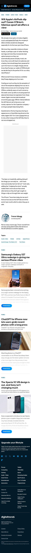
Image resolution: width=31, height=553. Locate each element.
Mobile (12, 238)
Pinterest (22, 456)
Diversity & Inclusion (6, 535)
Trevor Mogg (6, 31)
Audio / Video (4, 238)
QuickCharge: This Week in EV (9, 242)
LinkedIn (26, 456)
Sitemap (20, 535)
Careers (3, 528)
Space (19, 472)
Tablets (19, 467)
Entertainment (5, 480)
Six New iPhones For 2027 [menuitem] (18, 10)
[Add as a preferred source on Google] (5, 33)
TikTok (18, 456)
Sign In (27, 6)
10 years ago (10, 100)
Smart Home (4, 478)
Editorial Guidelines (6, 498)
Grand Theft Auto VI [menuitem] (6, 10)
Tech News (22, 242)
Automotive (4, 483)
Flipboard (2, 460)
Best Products (21, 478)
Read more (6, 306)
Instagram (6, 456)
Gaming (3, 472)
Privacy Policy (21, 528)
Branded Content (22, 494)
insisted (21, 115)
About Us (3, 489)
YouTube (14, 456)
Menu (2, 6)
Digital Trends (9, 8)
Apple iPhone (26, 238)
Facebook (2, 456)
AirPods (18, 238)
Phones (3, 467)
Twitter (10, 456)
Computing (4, 470)
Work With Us (4, 532)
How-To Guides (22, 480)
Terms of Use (4, 538)
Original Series (21, 483)
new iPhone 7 (5, 73)
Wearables (20, 470)
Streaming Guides (22, 475)
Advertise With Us (5, 495)
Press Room (21, 532)
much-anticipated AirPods (9, 40)
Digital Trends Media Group (8, 543)
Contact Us (4, 492)
